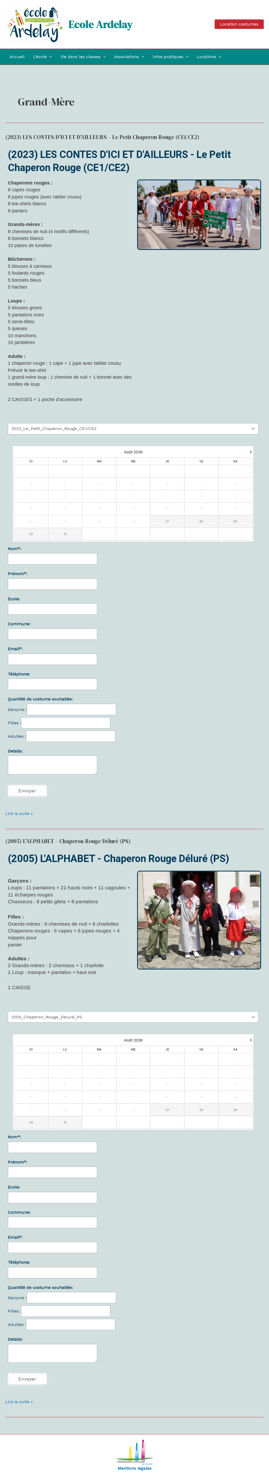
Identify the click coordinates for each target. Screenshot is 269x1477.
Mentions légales (135, 1468)
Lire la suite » (19, 813)
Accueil (17, 56)
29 (235, 521)
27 (167, 521)
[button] (239, 24)
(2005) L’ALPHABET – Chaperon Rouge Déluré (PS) (68, 841)
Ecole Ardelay (101, 24)
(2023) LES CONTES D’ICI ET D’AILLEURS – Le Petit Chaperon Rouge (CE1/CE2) (102, 137)
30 (31, 534)
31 (65, 534)
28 (201, 521)
